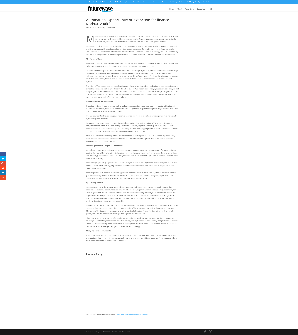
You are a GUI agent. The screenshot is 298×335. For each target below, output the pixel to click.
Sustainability (100, 2)
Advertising (189, 9)
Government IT (158, 2)
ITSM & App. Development (195, 2)
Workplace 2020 (113, 2)
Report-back (137, 2)
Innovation (147, 2)
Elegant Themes (103, 332)
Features (209, 2)
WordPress (125, 332)
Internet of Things (171, 2)
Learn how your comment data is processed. (133, 315)
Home (171, 9)
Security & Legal (125, 2)
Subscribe (201, 9)
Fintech (181, 2)
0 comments (110, 27)
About (179, 9)
